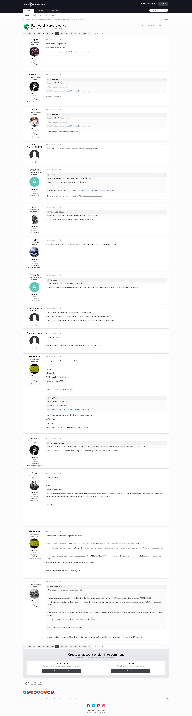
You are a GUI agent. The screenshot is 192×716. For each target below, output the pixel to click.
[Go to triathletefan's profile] (34, 369)
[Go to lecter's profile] (34, 219)
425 (53, 33)
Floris (34, 109)
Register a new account (61, 671)
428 (66, 33)
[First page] (24, 33)
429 (71, 33)
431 (80, 33)
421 (34, 33)
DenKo (35, 28)
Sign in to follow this (147, 25)
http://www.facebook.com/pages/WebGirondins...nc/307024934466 (92, 190)
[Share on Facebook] (28, 692)
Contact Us (101, 710)
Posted (53, 39)
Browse (28, 11)
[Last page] (89, 33)
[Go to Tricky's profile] (34, 252)
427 (62, 33)
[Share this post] (166, 39)
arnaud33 (34, 169)
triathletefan (34, 356)
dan (34, 581)
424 (48, 33)
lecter (34, 207)
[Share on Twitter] (24, 692)
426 (57, 33)
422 (39, 33)
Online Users (44, 15)
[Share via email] (48, 692)
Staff (34, 15)
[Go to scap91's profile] (34, 52)
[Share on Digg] (35, 692)
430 (75, 33)
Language (90, 710)
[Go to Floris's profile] (34, 122)
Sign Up (163, 3)
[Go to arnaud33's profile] (34, 182)
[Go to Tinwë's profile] (34, 485)
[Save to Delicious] (38, 692)
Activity (40, 11)
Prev (29, 33)
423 (43, 33)
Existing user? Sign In (148, 4)
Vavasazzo (34, 74)
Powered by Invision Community (96, 713)
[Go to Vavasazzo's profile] (34, 87)
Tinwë (34, 473)
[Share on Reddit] (42, 692)
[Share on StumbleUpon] (45, 692)
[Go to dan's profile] (34, 594)
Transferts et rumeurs (57, 28)
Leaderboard (56, 15)
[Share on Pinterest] (52, 692)
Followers (159, 25)
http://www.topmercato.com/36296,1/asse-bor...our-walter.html (68, 52)
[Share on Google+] (31, 692)
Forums (26, 15)
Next (84, 33)
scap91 (34, 39)
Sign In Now (130, 671)
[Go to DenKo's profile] (26, 27)
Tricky (34, 240)
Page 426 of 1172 (98, 33)
